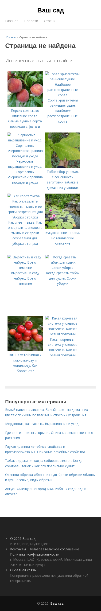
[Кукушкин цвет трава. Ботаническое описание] (62, 227)
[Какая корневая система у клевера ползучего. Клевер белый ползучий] (62, 334)
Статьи (49, 21)
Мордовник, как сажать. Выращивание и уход (41, 423)
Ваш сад (50, 9)
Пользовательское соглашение (54, 549)
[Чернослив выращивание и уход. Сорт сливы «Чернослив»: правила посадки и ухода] (25, 156)
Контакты (18, 549)
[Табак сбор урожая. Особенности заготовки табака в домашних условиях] (62, 166)
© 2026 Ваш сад (22, 538)
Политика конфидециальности (34, 554)
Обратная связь (23, 570)
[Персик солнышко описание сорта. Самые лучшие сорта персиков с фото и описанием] (25, 105)
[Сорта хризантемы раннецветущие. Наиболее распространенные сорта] (62, 95)
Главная (11, 21)
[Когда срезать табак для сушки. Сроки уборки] (62, 267)
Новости (31, 21)
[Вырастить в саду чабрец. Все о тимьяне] (25, 267)
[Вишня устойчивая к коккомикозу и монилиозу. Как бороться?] (25, 349)
